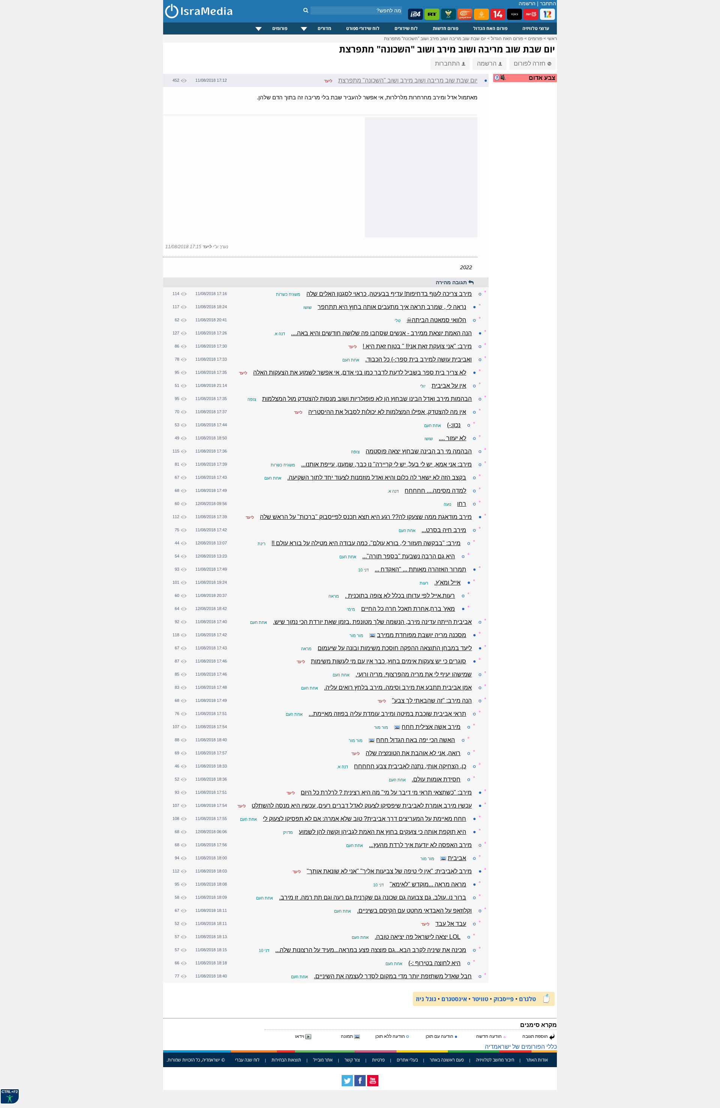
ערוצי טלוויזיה (535, 28)
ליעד (328, 81)
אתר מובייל (323, 1060)
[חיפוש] (305, 10)
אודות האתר (537, 1060)
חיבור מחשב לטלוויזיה (495, 1060)
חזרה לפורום (530, 63)
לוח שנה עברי (247, 1060)
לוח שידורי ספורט (363, 28)
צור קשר (352, 1060)
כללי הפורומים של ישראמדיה (521, 1047)
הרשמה (527, 3)
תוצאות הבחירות (286, 1060)
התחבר (548, 3)
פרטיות (378, 1060)
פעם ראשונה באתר (447, 1060)
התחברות (447, 63)
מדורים (324, 28)
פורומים (279, 28)
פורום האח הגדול (490, 28)
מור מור (356, 635)
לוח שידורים (406, 28)
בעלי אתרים (407, 1060)
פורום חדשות (445, 28)
